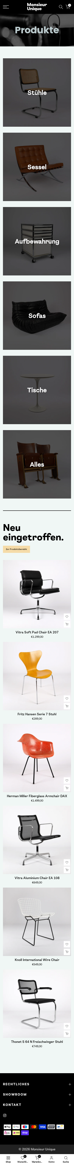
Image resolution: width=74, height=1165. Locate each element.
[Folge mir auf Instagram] (5, 1115)
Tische (37, 390)
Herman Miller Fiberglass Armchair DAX (37, 796)
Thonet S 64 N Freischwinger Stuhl (37, 1042)
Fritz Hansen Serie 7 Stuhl (37, 714)
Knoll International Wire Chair (37, 960)
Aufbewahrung (37, 241)
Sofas (37, 316)
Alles (37, 464)
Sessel (37, 167)
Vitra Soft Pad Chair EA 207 (37, 632)
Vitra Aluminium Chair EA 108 (37, 878)
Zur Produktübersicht (16, 549)
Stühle (37, 92)
